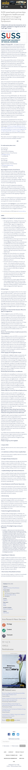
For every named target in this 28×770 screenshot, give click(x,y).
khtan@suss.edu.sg (6, 154)
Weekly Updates (15, 745)
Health (4, 603)
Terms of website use (11, 755)
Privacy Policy (20, 751)
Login (6, 6)
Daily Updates (6, 745)
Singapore (5, 600)
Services (21, 758)
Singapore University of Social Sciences (10, 31)
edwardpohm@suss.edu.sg (7, 165)
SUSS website (6, 612)
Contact (10, 751)
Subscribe (22, 745)
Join (3, 6)
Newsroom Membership (10, 758)
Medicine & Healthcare (8, 609)
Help (21, 755)
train (19, 129)
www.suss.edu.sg (22, 211)
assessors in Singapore (16, 130)
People (4, 605)
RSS (14, 761)
